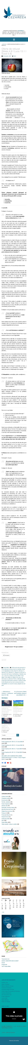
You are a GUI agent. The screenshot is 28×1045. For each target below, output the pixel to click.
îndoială (21, 674)
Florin (14, 56)
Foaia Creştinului (6, 804)
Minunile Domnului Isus (7, 809)
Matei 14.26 (4, 677)
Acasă (3, 962)
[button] (14, 39)
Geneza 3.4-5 (5, 672)
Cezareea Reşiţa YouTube (8, 989)
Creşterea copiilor (6, 798)
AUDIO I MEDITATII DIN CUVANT (10, 961)
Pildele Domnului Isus (7, 811)
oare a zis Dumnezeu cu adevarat (12, 678)
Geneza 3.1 (21, 671)
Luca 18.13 (7, 675)
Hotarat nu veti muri (19, 672)
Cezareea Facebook (6, 987)
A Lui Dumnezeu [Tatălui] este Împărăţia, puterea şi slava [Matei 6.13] (20, 693)
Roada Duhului (5, 816)
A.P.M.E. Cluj (5, 982)
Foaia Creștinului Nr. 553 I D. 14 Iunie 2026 (12, 745)
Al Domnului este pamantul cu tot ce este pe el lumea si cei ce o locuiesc (13, 668)
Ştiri (3, 820)
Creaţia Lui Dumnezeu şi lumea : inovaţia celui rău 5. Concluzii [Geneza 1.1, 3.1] (18, 710)
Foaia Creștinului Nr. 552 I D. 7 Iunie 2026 (12, 748)
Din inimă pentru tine (6, 994)
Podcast (4, 813)
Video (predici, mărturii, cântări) (9, 824)
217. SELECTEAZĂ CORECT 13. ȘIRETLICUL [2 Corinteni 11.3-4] (6, 727)
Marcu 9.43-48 (13, 675)
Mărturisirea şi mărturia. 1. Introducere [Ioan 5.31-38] (7, 693)
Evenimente (4, 800)
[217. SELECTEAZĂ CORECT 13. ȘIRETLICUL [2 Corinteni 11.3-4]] (7, 721)
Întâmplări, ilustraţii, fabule (8, 807)
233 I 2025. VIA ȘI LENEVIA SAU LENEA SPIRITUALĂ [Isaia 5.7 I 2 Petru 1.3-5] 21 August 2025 (13, 757)
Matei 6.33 (15, 677)
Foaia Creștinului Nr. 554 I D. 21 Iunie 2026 (12, 741)
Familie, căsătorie (6, 802)
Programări (4, 964)
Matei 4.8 (10, 677)
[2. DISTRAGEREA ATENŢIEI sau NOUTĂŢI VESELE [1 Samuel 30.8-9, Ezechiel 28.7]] (7, 703)
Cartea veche (5, 796)
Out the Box (16, 1040)
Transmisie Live (5, 959)
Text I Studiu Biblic (6, 966)
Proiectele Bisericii (6, 815)
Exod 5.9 (16, 671)
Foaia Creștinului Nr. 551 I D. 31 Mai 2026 (12, 752)
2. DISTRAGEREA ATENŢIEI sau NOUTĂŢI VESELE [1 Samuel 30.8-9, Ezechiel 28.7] (7, 710)
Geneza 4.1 (11, 672)
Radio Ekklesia (5, 1000)
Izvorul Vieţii (4, 998)
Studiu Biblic (6, 667)
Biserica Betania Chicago (7, 986)
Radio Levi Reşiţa (6, 1001)
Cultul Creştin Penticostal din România (11, 991)
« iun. (3, 912)
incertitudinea (15, 674)
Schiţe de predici (6, 818)
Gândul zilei (4, 805)
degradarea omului (8, 671)
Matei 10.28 (20, 675)
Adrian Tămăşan (5, 984)
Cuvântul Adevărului (6, 993)
